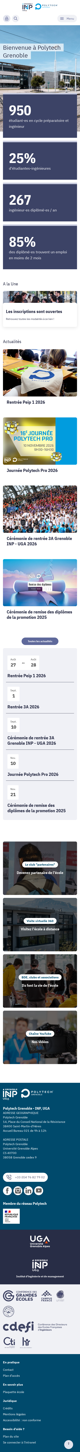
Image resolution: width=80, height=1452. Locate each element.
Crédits (8, 1408)
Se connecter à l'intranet (19, 1442)
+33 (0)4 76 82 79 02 (30, 1177)
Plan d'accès (11, 1375)
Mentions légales (14, 1414)
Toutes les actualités (40, 641)
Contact (8, 1370)
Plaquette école (13, 1392)
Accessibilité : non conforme (22, 1420)
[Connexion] (6, 18)
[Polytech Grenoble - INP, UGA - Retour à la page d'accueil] (40, 6)
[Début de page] (70, 1444)
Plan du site (11, 1436)
